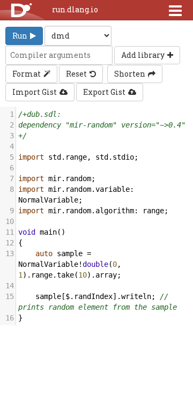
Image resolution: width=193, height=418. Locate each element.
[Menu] (175, 10)
